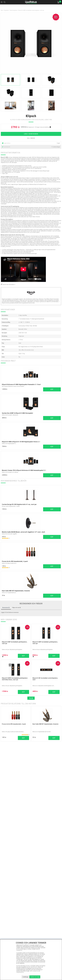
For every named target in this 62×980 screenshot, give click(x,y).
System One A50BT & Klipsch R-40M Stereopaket (17, 413)
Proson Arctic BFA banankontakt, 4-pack (15, 561)
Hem (2, 10)
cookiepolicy (19, 950)
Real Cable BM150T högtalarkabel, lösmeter (16, 591)
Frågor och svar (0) (16, 607)
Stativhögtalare (13, 10)
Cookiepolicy (35, 971)
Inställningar (25, 976)
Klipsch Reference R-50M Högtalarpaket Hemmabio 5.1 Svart (21, 384)
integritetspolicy (33, 967)
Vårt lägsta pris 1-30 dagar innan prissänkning (37, 127)
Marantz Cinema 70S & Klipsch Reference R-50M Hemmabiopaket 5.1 (24, 470)
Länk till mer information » (9, 284)
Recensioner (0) (6, 607)
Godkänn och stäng (34, 976)
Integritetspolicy (20, 972)
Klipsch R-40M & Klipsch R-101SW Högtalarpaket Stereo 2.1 (21, 442)
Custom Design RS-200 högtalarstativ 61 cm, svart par (19, 504)
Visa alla (31, 698)
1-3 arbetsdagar (55, 147)
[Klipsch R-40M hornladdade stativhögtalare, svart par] (31, 72)
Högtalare (6, 10)
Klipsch (31, 116)
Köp (52, 389)
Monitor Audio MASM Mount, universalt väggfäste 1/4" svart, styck (23, 532)
